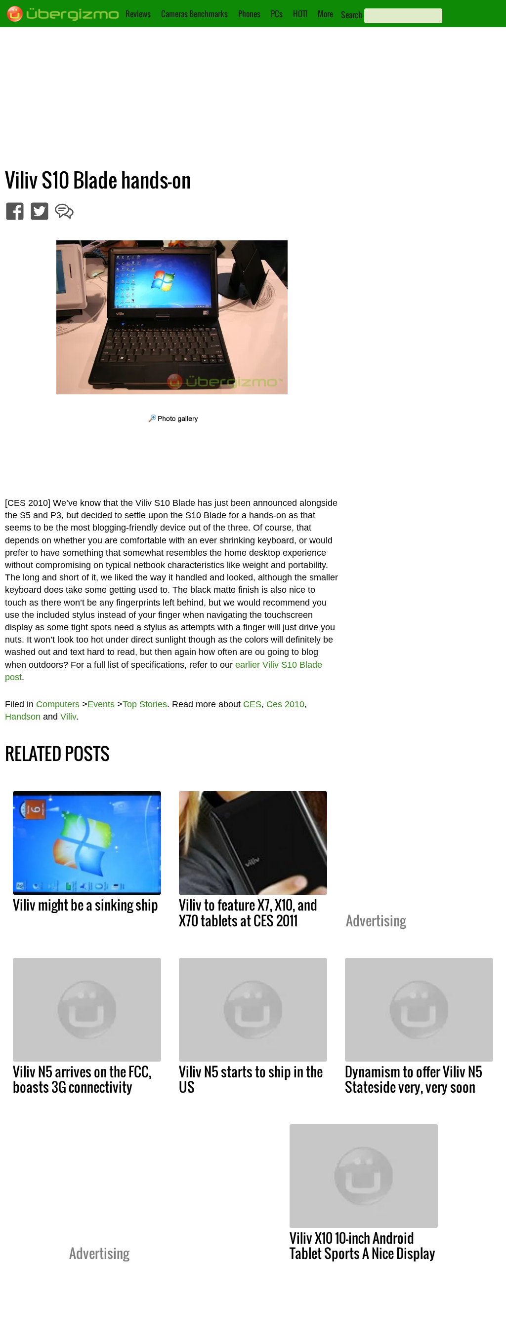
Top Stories (145, 704)
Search (351, 15)
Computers (58, 704)
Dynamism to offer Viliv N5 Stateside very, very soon (413, 1079)
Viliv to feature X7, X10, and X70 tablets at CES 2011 (248, 912)
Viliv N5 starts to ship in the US (251, 1079)
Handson (23, 717)
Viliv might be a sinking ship (85, 905)
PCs (277, 14)
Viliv (68, 717)
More (325, 14)
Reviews (138, 14)
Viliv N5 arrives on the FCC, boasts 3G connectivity (82, 1079)
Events (101, 704)
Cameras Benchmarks (194, 14)
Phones (249, 14)
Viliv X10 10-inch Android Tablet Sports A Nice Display (362, 1245)
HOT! (300, 14)
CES (252, 704)
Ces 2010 (285, 704)
